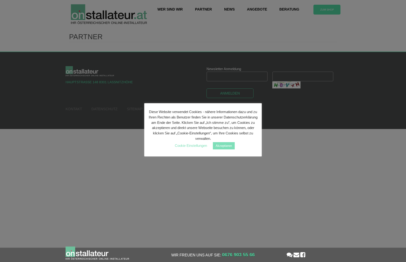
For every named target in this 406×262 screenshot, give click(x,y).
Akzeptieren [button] (224, 146)
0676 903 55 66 (238, 254)
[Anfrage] (296, 254)
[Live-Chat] (290, 254)
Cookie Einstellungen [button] (191, 146)
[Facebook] (302, 254)
